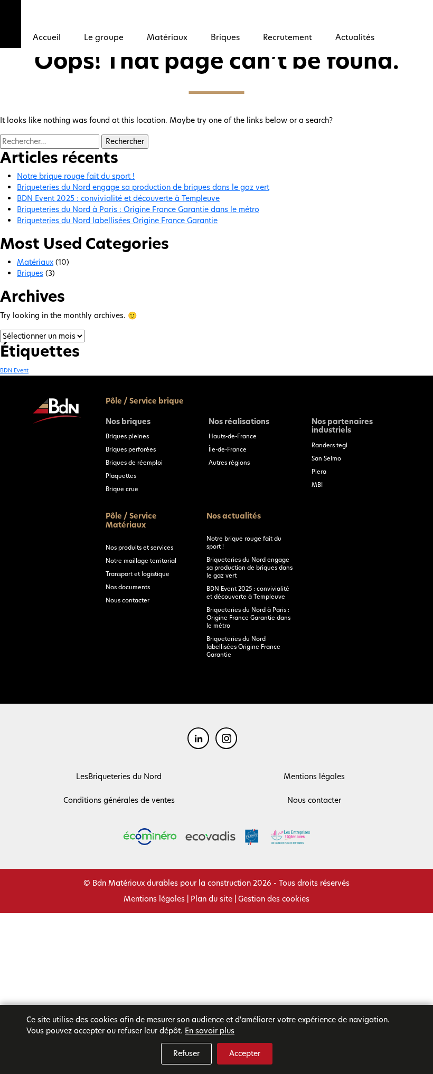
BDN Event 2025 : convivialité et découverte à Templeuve (118, 198)
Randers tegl (329, 445)
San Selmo (326, 458)
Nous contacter (127, 600)
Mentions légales (314, 776)
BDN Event (14, 371)
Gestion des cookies (273, 899)
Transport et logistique (138, 574)
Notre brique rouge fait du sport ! (76, 176)
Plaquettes (121, 476)
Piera (319, 471)
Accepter (244, 1053)
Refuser (186, 1053)
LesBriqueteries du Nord (119, 776)
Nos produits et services (139, 547)
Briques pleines (127, 436)
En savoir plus (209, 1030)
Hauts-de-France (233, 436)
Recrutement (287, 37)
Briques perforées (131, 449)
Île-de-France (228, 449)
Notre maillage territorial (141, 561)
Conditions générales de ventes (119, 800)
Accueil (47, 37)
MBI (317, 485)
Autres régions (229, 462)
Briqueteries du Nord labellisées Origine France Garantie (117, 220)
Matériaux (167, 37)
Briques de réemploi (134, 462)
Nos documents (128, 587)
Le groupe (104, 37)
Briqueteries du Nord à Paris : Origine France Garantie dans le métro (138, 209)
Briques (225, 37)
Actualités (354, 37)
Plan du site (211, 899)
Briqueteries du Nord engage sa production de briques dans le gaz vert (143, 187)
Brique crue (122, 489)
